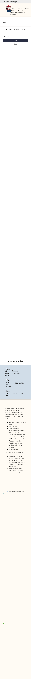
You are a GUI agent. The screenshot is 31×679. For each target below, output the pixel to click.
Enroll (15, 44)
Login (15, 40)
